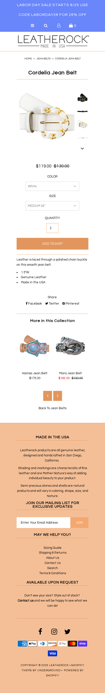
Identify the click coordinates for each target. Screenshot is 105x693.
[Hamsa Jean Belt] (34, 365)
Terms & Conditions (52, 573)
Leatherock (59, 665)
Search (52, 568)
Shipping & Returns (52, 552)
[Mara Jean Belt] (70, 365)
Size (52, 196)
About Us (52, 558)
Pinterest (72, 303)
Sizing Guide (52, 548)
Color (52, 176)
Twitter (53, 303)
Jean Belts (43, 58)
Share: (52, 297)
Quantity (52, 218)
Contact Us (53, 563)
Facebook (34, 303)
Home (28, 58)
